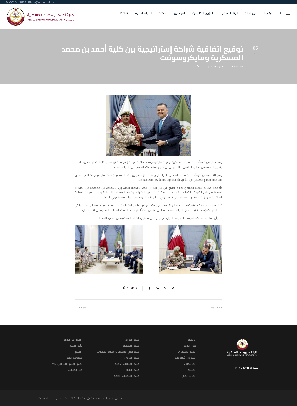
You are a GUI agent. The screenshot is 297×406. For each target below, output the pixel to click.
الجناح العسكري (229, 13)
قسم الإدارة (132, 339)
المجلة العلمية (143, 13)
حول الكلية (251, 13)
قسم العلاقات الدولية (127, 363)
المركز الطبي (189, 375)
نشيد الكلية (76, 345)
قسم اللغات (132, 369)
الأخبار (209, 66)
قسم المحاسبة (130, 345)
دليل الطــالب (75, 369)
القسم (78, 351)
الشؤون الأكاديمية (203, 13)
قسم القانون (131, 357)
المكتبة (163, 13)
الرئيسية (268, 13)
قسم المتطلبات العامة (126, 375)
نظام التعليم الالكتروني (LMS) (66, 363)
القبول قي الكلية (72, 339)
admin (234, 66)
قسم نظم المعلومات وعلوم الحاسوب (118, 351)
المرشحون (180, 13)
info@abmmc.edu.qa (246, 367)
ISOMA (124, 13)
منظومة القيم (74, 357)
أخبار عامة (218, 66)
